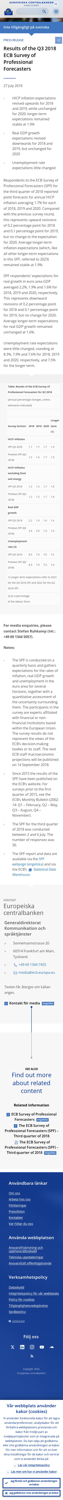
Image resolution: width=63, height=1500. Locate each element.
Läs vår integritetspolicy (34, 1465)
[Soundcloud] (51, 1347)
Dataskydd (16, 1287)
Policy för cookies (22, 1299)
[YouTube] (42, 1347)
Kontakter (16, 1217)
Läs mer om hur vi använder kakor (34, 1472)
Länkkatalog (18, 1321)
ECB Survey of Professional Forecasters (34, 1117)
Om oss (14, 1193)
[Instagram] (32, 1347)
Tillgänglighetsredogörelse (28, 1305)
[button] (55, 4)
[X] (12, 1347)
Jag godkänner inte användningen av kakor (34, 1493)
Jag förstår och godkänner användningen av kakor (34, 1483)
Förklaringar (17, 1205)
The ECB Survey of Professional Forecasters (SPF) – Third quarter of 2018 (31, 1131)
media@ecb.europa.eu (37, 973)
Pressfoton (17, 1211)
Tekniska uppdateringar (26, 1257)
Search (44, 11)
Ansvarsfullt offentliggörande (30, 1263)
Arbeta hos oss (20, 1199)
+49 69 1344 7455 (32, 965)
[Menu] (56, 11)
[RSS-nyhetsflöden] (32, 1356)
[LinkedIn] (22, 1347)
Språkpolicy (17, 1312)
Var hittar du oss (21, 1224)
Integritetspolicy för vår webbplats (34, 1293)
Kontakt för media (24, 1003)
